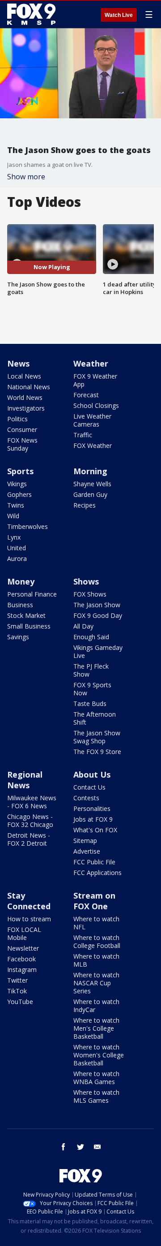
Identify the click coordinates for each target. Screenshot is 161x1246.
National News (28, 387)
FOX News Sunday (22, 444)
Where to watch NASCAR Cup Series (96, 983)
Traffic (82, 435)
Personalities (91, 808)
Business (20, 605)
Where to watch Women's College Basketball (98, 1055)
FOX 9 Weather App (95, 380)
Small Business (29, 626)
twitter (80, 1147)
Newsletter (23, 948)
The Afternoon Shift (94, 718)
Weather (90, 363)
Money (20, 581)
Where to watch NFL (96, 923)
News (18, 363)
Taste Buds (89, 703)
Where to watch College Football (96, 941)
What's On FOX (95, 830)
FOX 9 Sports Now (92, 689)
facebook (63, 1147)
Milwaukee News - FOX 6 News (31, 802)
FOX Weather (92, 445)
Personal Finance (32, 594)
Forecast (86, 395)
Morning (90, 471)
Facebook (21, 959)
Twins (15, 505)
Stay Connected (29, 900)
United (16, 548)
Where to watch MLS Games (96, 1096)
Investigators (26, 408)
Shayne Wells (92, 484)
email (97, 1147)
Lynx (14, 537)
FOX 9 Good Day (97, 615)
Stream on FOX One (94, 900)
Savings (18, 637)
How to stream (29, 919)
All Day (83, 626)
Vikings (17, 484)
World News (24, 397)
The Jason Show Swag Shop (96, 737)
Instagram (22, 969)
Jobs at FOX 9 (93, 819)
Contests (86, 798)
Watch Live (119, 15)
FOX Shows (89, 594)
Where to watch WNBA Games (96, 1077)
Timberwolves (27, 526)
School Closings (96, 405)
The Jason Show (96, 605)
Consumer (22, 429)
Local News (24, 376)
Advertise (86, 851)
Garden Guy (90, 494)
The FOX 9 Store (97, 751)
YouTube (20, 1001)
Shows (86, 581)
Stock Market (26, 615)
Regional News (24, 779)
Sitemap (85, 840)
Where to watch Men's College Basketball (96, 1028)
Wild (13, 516)
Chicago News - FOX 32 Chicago (30, 820)
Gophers (19, 494)
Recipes (84, 505)
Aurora (17, 558)
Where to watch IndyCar (96, 1005)
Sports (20, 471)
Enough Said (91, 637)
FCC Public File (94, 862)
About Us (91, 774)
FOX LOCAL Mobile (24, 933)
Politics (17, 419)
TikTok (17, 991)
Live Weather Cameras (92, 420)
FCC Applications (97, 872)
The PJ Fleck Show (91, 670)
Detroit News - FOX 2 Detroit (28, 839)
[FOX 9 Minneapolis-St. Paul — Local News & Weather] (33, 14)
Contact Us (89, 787)
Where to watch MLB (96, 960)
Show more (26, 176)
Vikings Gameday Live (98, 651)
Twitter (17, 980)
